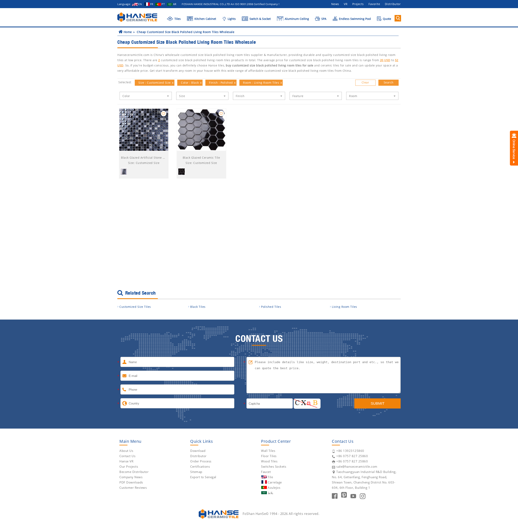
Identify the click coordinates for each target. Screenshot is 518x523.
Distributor (393, 4)
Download (197, 451)
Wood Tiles (269, 461)
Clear (365, 82)
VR (345, 4)
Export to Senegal (203, 477)
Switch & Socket (260, 19)
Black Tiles (198, 307)
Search (389, 82)
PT (163, 4)
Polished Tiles (271, 307)
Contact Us (127, 456)
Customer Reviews (133, 488)
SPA (323, 19)
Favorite (374, 4)
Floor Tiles (269, 456)
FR (151, 4)
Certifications (200, 466)
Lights (231, 19)
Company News (130, 477)
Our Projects (128, 466)
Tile (270, 477)
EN (140, 4)
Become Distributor (134, 472)
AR (174, 4)
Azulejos (274, 488)
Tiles (177, 19)
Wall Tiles (268, 451)
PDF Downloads (131, 482)
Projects (358, 4)
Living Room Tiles (344, 307)
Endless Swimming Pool (354, 19)
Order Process (200, 461)
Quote (386, 19)
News (335, 4)
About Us (126, 451)
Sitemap (196, 472)
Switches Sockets (273, 466)
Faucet (266, 472)
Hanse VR (126, 461)
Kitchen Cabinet (205, 19)
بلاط (270, 493)
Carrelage (275, 482)
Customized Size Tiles (135, 307)
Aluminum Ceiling (296, 19)
